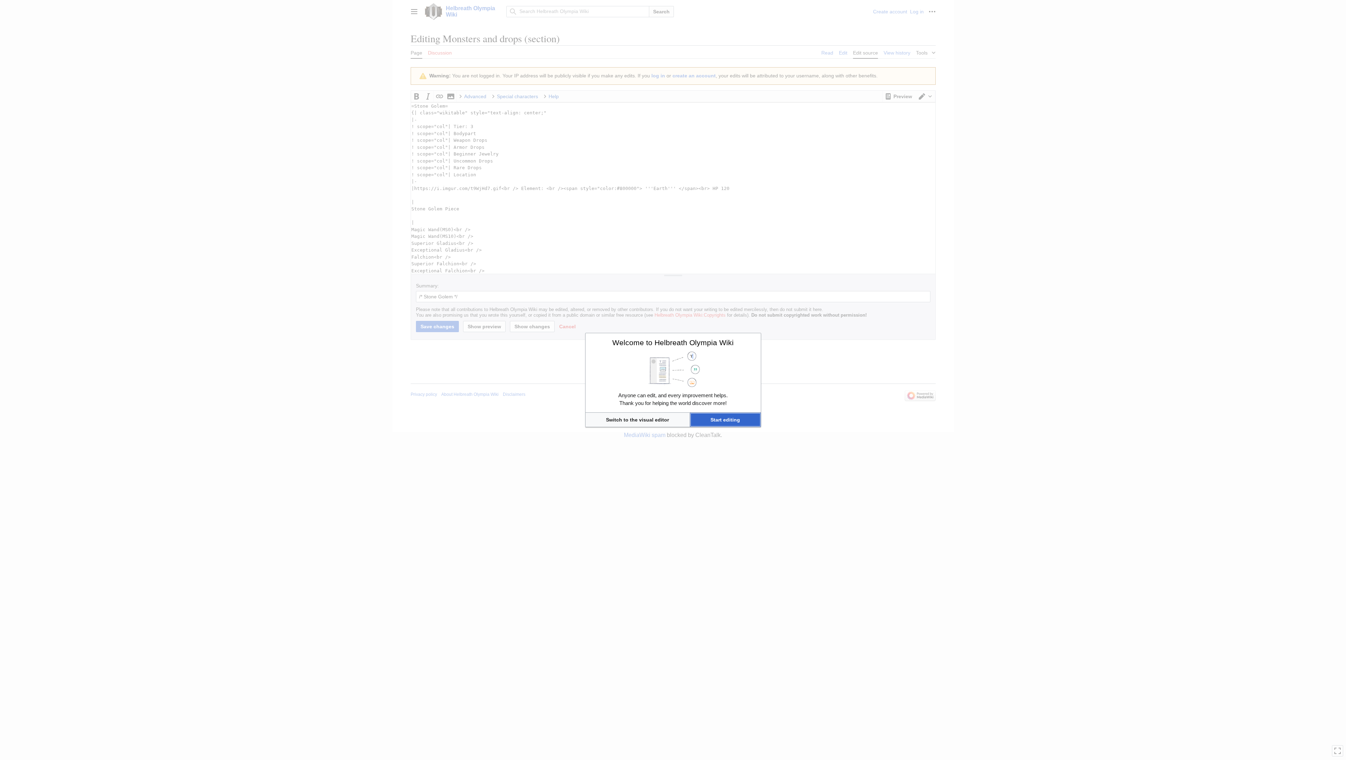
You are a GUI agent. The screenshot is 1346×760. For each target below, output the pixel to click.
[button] (638, 420)
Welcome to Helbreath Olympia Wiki (673, 342)
